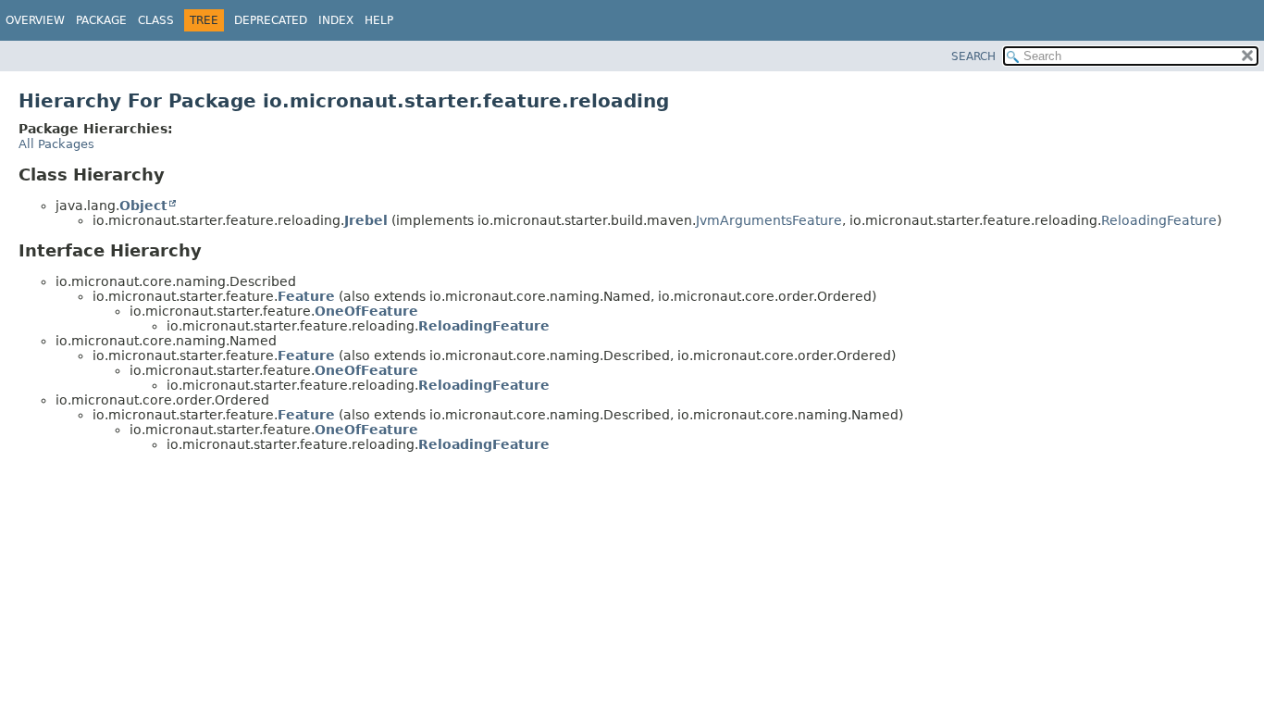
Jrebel (366, 220)
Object (143, 205)
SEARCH (973, 56)
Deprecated (270, 20)
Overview (35, 20)
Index (335, 20)
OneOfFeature (366, 311)
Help (379, 20)
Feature (306, 296)
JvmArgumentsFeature (769, 220)
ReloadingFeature (1159, 220)
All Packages (56, 144)
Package (101, 20)
